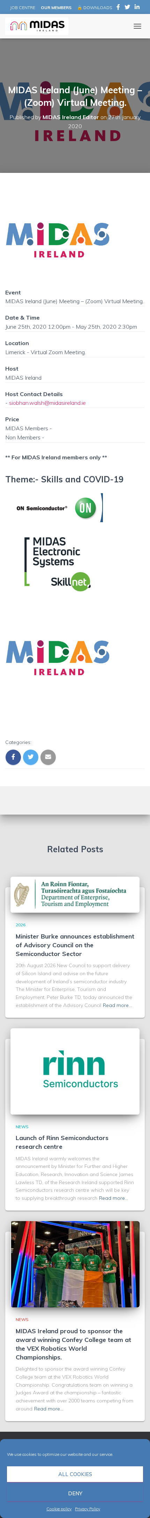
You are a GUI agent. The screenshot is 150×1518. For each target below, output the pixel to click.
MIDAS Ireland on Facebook (118, 8)
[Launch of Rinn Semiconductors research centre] (75, 1071)
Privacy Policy (87, 1508)
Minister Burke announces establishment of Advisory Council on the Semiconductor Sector (75, 945)
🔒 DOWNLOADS (94, 7)
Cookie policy (59, 1508)
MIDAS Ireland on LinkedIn (137, 8)
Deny (75, 1493)
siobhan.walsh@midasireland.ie (47, 402)
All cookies (75, 1474)
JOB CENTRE (22, 7)
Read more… (117, 1005)
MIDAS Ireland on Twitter (127, 8)
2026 (20, 924)
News (22, 1126)
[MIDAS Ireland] (39, 26)
